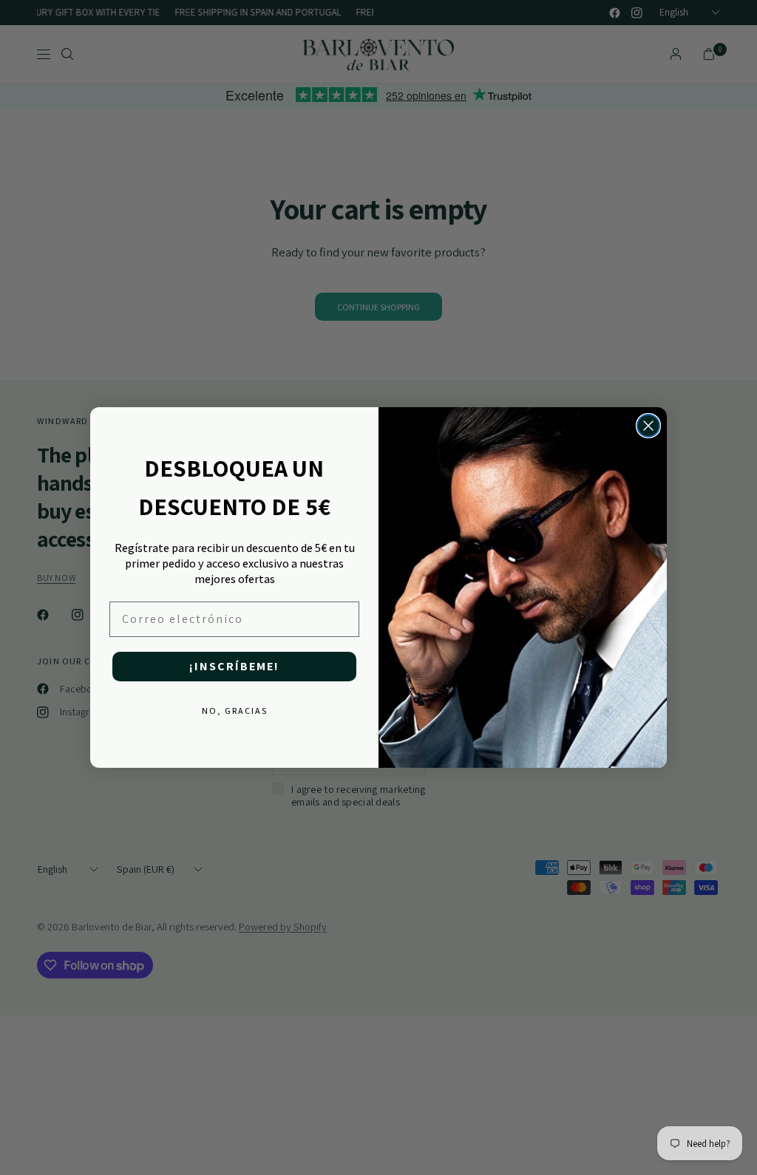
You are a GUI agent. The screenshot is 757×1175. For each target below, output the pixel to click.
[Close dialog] (648, 426)
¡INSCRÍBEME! (234, 666)
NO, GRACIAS (235, 710)
